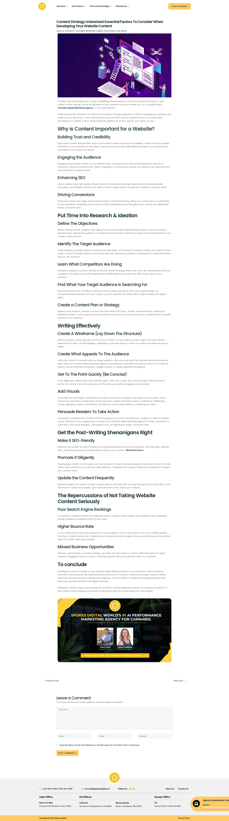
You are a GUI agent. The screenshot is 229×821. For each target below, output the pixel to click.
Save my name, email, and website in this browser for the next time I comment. (100, 745)
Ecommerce (110, 31)
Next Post (180, 680)
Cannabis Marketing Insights (89, 31)
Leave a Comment (65, 31)
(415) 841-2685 (66, 789)
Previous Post (51, 680)
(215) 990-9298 (49, 789)
